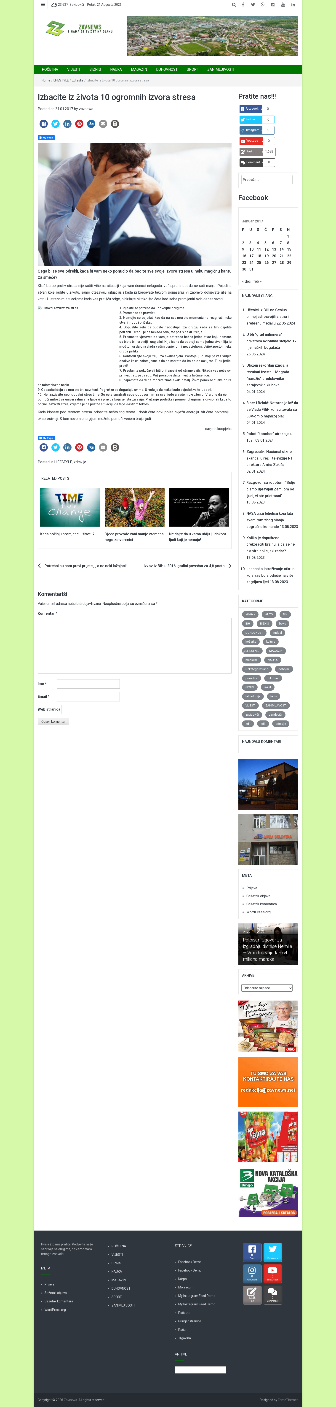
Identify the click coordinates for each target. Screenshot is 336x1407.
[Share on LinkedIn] (67, 126)
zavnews (86, 109)
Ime (42, 684)
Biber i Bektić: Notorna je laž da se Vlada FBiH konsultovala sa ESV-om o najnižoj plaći (272, 409)
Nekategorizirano (256, 669)
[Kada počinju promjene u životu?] (70, 507)
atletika (250, 614)
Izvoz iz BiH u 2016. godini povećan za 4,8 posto (184, 566)
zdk (248, 723)
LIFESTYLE (61, 80)
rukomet (273, 678)
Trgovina (184, 1338)
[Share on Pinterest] (79, 126)
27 (274, 262)
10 (251, 249)
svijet (267, 687)
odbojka (284, 669)
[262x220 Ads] (268, 1024)
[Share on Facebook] (44, 126)
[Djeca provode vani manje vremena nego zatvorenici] (135, 507)
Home (46, 80)
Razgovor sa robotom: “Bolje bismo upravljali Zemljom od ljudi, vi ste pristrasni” (270, 489)
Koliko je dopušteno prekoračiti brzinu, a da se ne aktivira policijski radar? (270, 544)
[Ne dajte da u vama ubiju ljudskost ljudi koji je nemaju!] (199, 507)
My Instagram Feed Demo (196, 1296)
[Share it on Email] (103, 126)
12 (266, 249)
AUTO (269, 614)
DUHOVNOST (167, 69)
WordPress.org (258, 912)
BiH (285, 614)
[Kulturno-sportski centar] (268, 782)
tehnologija (252, 696)
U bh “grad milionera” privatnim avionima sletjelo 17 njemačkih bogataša (271, 341)
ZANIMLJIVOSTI (220, 69)
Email (43, 696)
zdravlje (77, 80)
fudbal (277, 632)
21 (282, 256)
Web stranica (49, 709)
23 (244, 262)
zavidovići (252, 714)
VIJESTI (73, 69)
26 (266, 262)
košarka (250, 641)
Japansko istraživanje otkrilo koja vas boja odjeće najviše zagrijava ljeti (270, 575)
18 (259, 256)
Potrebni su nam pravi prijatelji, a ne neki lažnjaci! (86, 566)
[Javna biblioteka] (268, 837)
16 (244, 256)
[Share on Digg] (91, 126)
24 (251, 262)
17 (251, 256)
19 (266, 256)
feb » (257, 281)
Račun (182, 1329)
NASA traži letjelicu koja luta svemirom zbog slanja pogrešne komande (269, 520)
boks (282, 623)
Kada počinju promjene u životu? (67, 534)
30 (244, 269)
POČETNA (50, 69)
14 (282, 249)
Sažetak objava (258, 896)
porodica (251, 678)
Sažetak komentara (261, 904)
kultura (270, 641)
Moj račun (185, 1287)
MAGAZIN (139, 69)
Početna (184, 1313)
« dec (246, 281)
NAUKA (116, 69)
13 (274, 249)
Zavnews (70, 1400)
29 (289, 262)
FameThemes (288, 1400)
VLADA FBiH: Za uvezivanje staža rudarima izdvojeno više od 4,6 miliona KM (277, 949)
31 (251, 269)
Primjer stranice (189, 1321)
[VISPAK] (268, 1134)
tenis (273, 696)
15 (289, 249)
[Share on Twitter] (55, 126)
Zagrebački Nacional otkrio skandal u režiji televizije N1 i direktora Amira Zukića (270, 458)
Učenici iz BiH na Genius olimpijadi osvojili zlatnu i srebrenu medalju (267, 316)
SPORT (192, 69)
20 (274, 256)
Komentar (47, 613)
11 (259, 249)
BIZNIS (95, 69)
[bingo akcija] (268, 1189)
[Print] (115, 126)
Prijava (251, 888)
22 (289, 256)
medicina (251, 660)
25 (259, 262)
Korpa (182, 1279)
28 (282, 262)
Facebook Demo (190, 1262)
